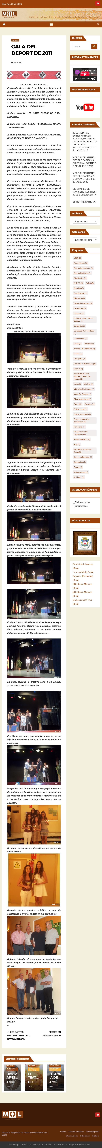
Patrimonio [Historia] (54, 1069)
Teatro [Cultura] (32, 1069)
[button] (98, 24)
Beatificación (80, 293)
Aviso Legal (14, 1144)
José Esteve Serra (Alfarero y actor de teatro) (82, 376)
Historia (15, 40)
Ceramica (80, 308)
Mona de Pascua (82, 394)
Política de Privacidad (32, 1144)
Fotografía (79, 359)
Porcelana (79, 427)
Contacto (95, 1136)
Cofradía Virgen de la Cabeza (83, 319)
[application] (85, 74)
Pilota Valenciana (82, 399)
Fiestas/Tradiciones (76, 1132)
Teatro (78, 467)
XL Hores (79, 477)
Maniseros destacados (11, 1069)
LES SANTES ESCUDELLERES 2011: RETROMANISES (18, 1036)
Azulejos (79, 288)
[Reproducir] (76, 78)
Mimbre (88, 384)
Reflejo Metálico (82, 439)
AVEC (90, 283)
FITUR (78, 354)
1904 (77, 258)
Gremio (78, 369)
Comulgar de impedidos (84, 332)
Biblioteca (79, 298)
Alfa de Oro (80, 278)
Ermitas (89, 344)
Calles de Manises (83, 303)
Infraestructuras (72, 1136)
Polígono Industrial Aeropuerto (81, 420)
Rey (77, 444)
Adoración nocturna (83, 268)
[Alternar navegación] (51, 24)
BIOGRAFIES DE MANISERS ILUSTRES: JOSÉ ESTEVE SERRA (84, 192)
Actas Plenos (81, 263)
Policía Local (80, 409)
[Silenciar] (92, 78)
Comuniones (80, 338)
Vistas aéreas (81, 472)
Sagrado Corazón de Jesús (83, 450)
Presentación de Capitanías (81, 433)
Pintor (78, 404)
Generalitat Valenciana (85, 364)
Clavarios (79, 313)
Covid (77, 344)
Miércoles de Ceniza (84, 389)
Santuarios (80, 462)
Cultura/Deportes (92, 1132)
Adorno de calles (82, 273)
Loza (77, 384)
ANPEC (78, 283)
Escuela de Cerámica (84, 349)
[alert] (85, 504)
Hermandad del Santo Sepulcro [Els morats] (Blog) (83, 576)
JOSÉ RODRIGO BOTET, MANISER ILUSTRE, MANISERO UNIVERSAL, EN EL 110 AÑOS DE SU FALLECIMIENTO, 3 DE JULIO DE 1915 (85, 142)
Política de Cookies (54, 1144)
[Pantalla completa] (95, 78)
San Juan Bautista (83, 457)
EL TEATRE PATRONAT (85, 202)
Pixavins (89, 404)
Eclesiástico (85, 1136)
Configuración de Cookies (78, 1144)
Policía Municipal (82, 414)
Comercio (79, 326)
